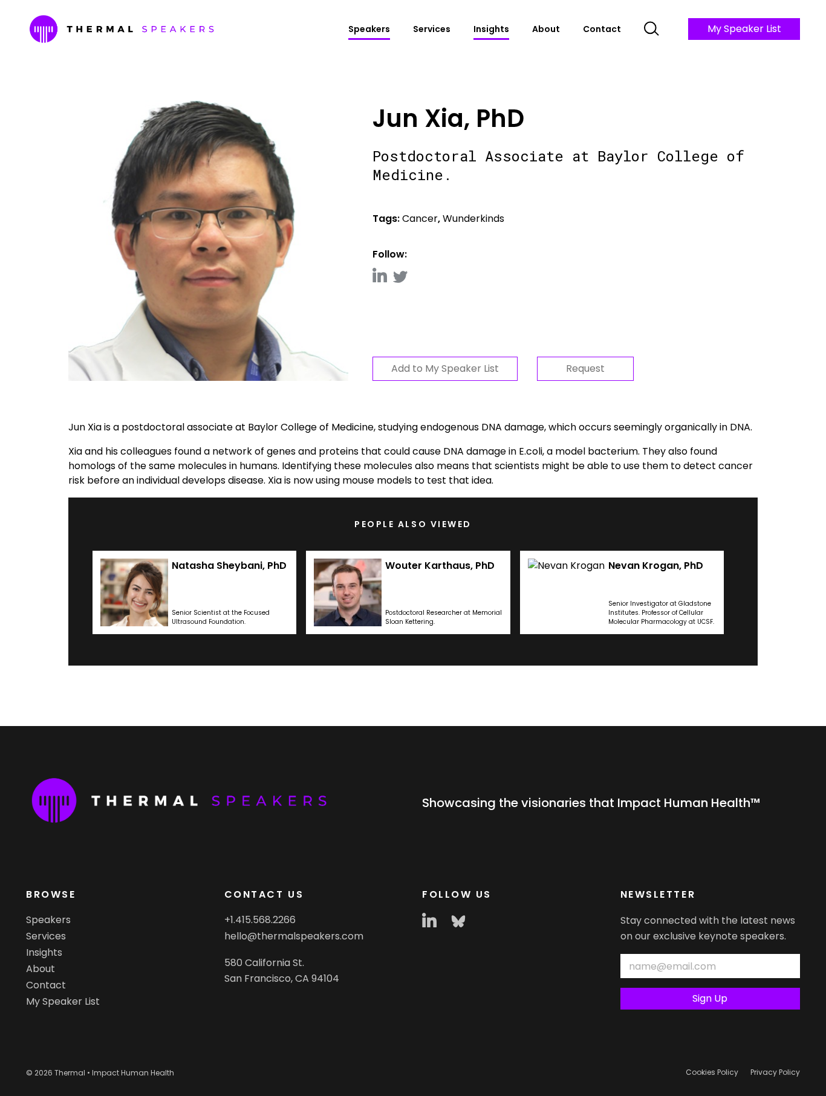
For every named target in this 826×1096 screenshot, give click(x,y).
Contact (602, 29)
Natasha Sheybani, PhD (229, 565)
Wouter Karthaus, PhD (440, 565)
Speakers (369, 29)
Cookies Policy (712, 1072)
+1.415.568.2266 (260, 920)
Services (431, 29)
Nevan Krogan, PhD (655, 565)
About (546, 29)
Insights (491, 29)
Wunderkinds (473, 218)
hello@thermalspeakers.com (293, 936)
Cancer (420, 218)
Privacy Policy (775, 1072)
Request (585, 368)
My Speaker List (744, 29)
